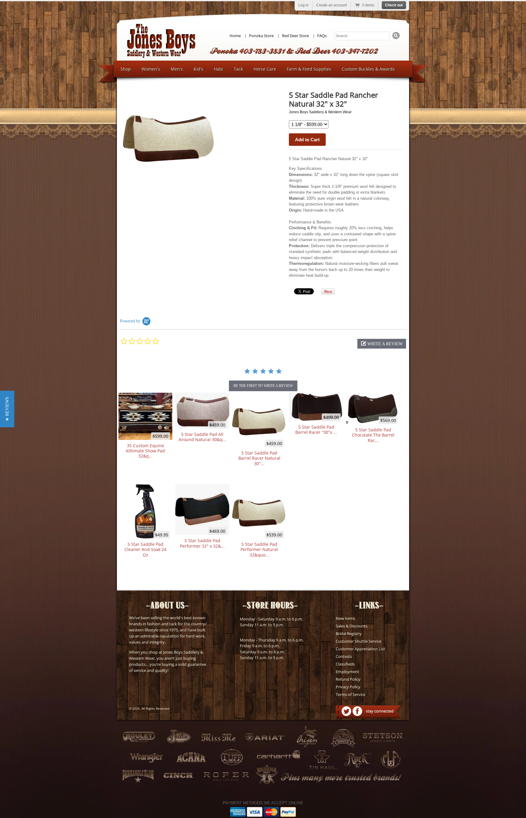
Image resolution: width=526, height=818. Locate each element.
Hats (218, 69)
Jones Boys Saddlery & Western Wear (320, 112)
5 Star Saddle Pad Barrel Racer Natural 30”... (259, 458)
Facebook (357, 711)
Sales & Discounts (351, 626)
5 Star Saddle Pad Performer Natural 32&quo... (259, 549)
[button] (381, 344)
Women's (151, 69)
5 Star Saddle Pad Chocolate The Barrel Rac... (373, 435)
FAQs (322, 35)
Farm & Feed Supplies (309, 69)
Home (235, 35)
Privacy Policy (348, 687)
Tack (238, 69)
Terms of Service (350, 694)
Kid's (198, 69)
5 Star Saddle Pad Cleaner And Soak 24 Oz (145, 549)
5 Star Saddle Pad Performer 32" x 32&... (202, 543)
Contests (344, 656)
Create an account (331, 5)
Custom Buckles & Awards (368, 69)
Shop (126, 69)
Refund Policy (348, 679)
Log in (303, 5)
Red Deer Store (295, 35)
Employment (347, 671)
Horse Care (265, 69)
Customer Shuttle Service (358, 641)
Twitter (346, 711)
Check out (394, 5)
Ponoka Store (261, 35)
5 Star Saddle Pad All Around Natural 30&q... (202, 437)
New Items (345, 618)
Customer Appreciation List (360, 648)
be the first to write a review (263, 386)
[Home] (161, 56)
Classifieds (345, 664)
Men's (177, 69)
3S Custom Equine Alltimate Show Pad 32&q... (145, 451)
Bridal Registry (349, 633)
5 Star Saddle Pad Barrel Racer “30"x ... (316, 429)
